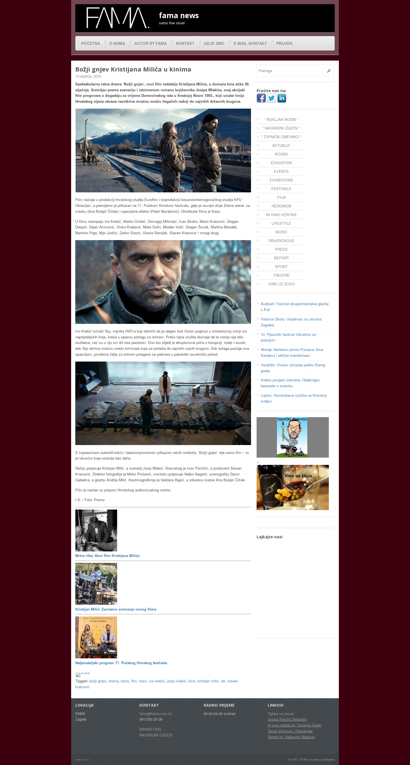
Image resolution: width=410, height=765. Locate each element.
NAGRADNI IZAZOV (156, 735)
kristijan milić (208, 680)
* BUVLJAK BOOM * (281, 119)
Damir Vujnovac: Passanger (290, 730)
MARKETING (150, 729)
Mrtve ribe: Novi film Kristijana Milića (107, 555)
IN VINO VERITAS (281, 214)
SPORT (281, 266)
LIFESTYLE (281, 223)
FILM (281, 197)
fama (125, 680)
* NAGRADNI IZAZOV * (281, 128)
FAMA (304, 759)
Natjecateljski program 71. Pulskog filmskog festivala (121, 662)
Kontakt (185, 43)
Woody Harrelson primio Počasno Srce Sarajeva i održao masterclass (292, 352)
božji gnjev (97, 680)
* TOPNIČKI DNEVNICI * (281, 136)
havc (143, 680)
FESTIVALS (281, 188)
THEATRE (281, 275)
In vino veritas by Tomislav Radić (295, 725)
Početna (90, 43)
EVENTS (281, 171)
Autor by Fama (150, 43)
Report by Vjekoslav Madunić (291, 736)
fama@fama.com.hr (155, 713)
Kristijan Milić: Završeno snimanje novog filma (115, 609)
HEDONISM (281, 206)
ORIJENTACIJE (281, 240)
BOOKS (281, 154)
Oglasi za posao (281, 713)
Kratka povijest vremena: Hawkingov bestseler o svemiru (290, 382)
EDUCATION (281, 162)
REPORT (281, 257)
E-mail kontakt (250, 43)
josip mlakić (176, 680)
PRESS (281, 249)
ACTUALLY (281, 145)
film (134, 680)
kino (192, 680)
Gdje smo (214, 43)
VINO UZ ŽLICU (281, 283)
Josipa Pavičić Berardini (287, 719)
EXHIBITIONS (281, 180)
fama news (82, 759)
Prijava (284, 43)
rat (223, 680)
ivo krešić (157, 680)
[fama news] (117, 18)
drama (113, 680)
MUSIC (281, 232)
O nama (117, 43)
